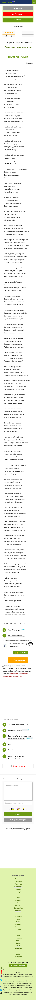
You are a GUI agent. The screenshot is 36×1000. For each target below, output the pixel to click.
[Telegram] (1, 979)
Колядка (18, 910)
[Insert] (12, 809)
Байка (18, 889)
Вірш (9, 744)
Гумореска (18, 905)
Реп (18, 935)
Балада (18, 892)
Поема (18, 929)
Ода (18, 919)
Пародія (18, 924)
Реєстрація (19, 14)
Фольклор (18, 948)
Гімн (18, 903)
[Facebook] (1, 986)
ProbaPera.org (6, 2)
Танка (18, 945)
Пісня (18, 922)
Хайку (18, 954)
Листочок (18, 881)
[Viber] (1, 976)
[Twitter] (1, 990)
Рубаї (18, 940)
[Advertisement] (18, 699)
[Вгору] (1, 993)
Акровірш (18, 884)
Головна (19, 8)
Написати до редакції (19, 965)
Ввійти (18, 20)
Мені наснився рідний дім (16, 635)
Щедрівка (18, 957)
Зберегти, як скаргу (19, 820)
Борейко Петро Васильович (18, 725)
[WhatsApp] (1, 983)
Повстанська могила (15, 730)
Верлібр (18, 900)
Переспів (18, 927)
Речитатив (18, 938)
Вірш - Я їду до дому (14, 630)
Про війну (11, 750)
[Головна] (1, 968)
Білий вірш (18, 886)
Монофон (18, 916)
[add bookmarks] (1, 972)
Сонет (18, 943)
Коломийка (18, 908)
